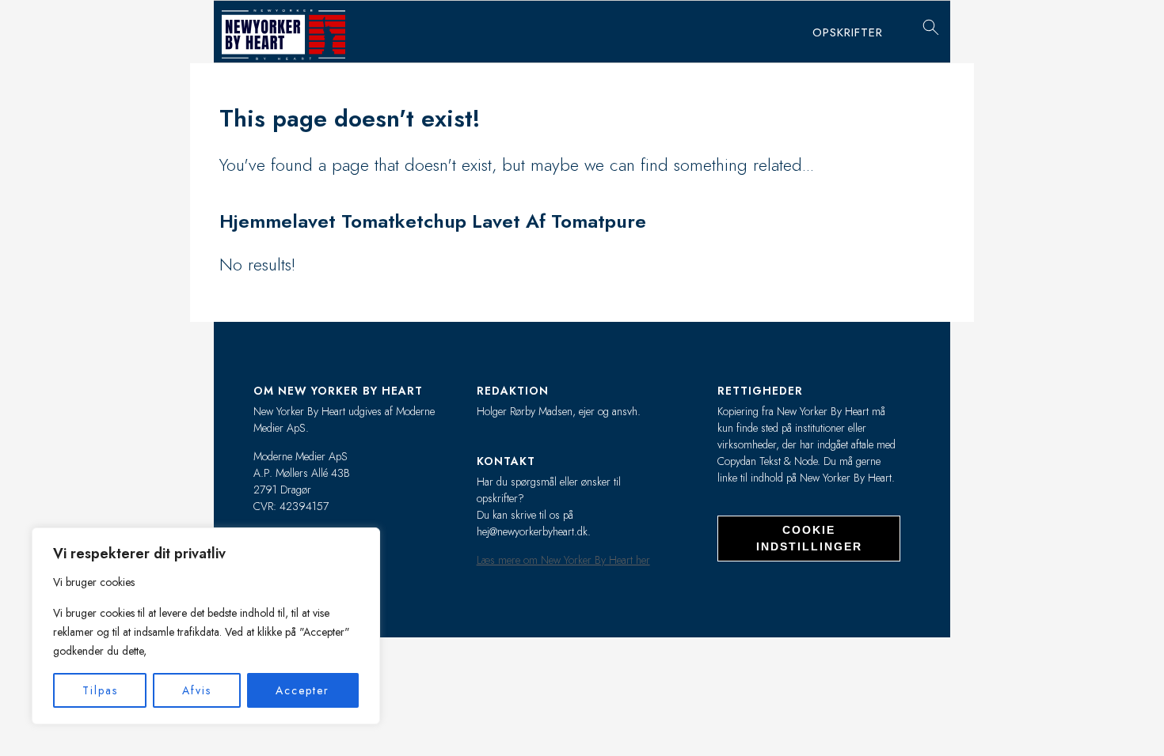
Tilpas (100, 690)
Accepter (302, 690)
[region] (206, 625)
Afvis (196, 690)
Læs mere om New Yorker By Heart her (563, 560)
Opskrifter (847, 32)
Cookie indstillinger (809, 538)
